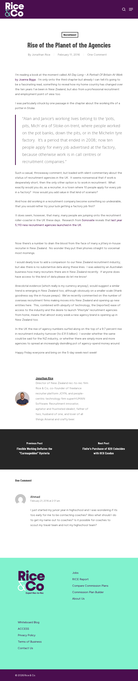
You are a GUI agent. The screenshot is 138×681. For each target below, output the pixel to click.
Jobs (75, 572)
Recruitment (69, 34)
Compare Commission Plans (90, 585)
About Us (78, 598)
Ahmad (35, 497)
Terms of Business (30, 641)
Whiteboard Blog (28, 622)
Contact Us (25, 648)
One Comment (97, 54)
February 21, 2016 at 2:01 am (45, 500)
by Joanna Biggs (25, 79)
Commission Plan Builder (88, 592)
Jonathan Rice (41, 54)
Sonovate (88, 220)
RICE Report (80, 579)
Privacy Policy (26, 635)
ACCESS (23, 628)
